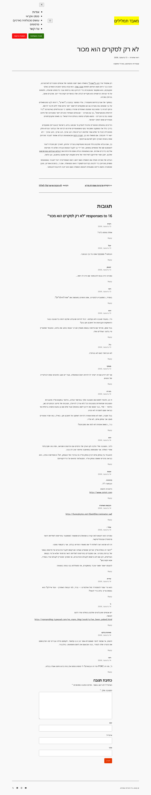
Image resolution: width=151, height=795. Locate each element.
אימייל (109, 735)
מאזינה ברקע (106, 632)
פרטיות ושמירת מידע (94, 185)
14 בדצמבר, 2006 (104, 394)
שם (110, 722)
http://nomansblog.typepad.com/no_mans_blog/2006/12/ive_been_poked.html (73, 619)
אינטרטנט (128, 64)
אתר (110, 747)
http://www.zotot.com (100, 492)
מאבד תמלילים (126, 21)
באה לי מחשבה (118, 64)
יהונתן (109, 267)
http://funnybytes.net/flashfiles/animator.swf (89, 514)
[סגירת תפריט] (41, 5)
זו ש (109, 311)
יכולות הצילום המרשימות (50, 151)
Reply (110, 238)
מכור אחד (79, 86)
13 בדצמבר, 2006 (104, 226)
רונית (109, 224)
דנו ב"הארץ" (94, 83)
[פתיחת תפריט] (50, 21)
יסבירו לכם (78, 135)
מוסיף (109, 366)
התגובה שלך (106, 690)
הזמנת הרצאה (19, 36)
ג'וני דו (109, 391)
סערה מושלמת (36, 36)
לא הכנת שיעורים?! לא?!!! (50, 185)
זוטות (109, 472)
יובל (109, 245)
